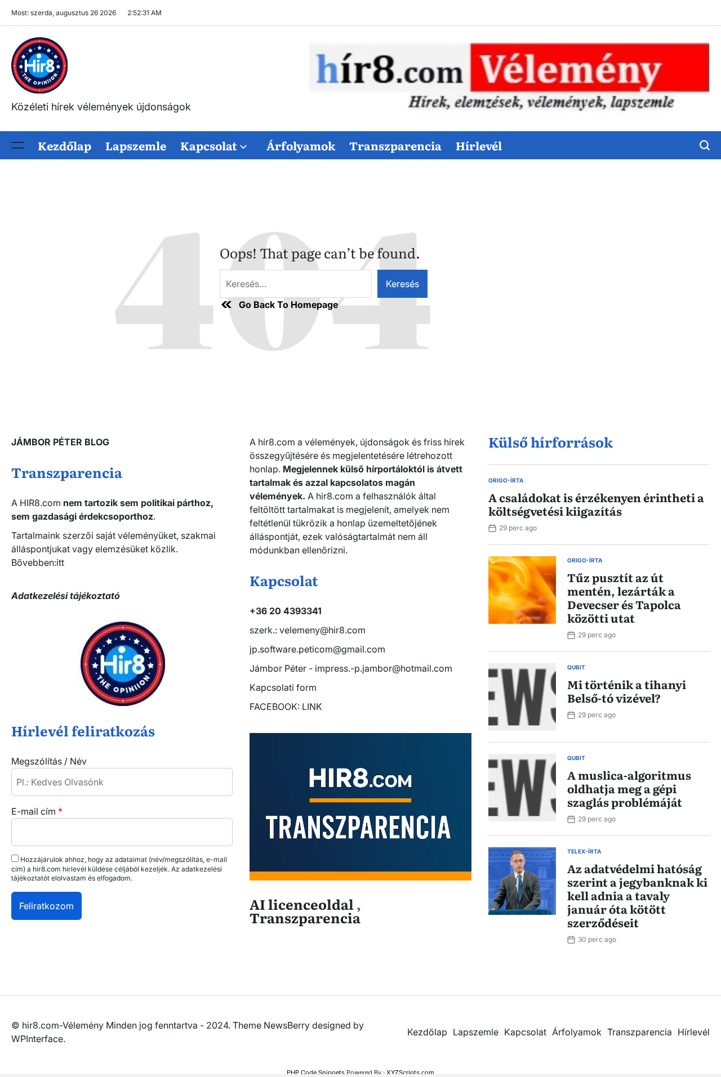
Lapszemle (135, 145)
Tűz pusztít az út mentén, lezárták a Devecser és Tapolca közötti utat (624, 597)
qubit (576, 667)
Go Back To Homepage (288, 304)
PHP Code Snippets (316, 1072)
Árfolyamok (300, 145)
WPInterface (37, 1038)
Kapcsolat (208, 145)
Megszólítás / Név (49, 761)
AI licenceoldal (302, 904)
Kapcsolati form (283, 687)
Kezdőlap (64, 145)
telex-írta (584, 851)
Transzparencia (395, 145)
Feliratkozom (46, 905)
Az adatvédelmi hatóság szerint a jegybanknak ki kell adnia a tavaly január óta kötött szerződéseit (637, 895)
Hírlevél (479, 145)
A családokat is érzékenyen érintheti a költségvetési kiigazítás (596, 504)
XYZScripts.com (410, 1072)
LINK (312, 706)
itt (60, 562)
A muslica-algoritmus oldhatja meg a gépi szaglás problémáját (629, 788)
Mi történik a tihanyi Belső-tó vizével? (626, 691)
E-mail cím (37, 811)
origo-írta (505, 480)
